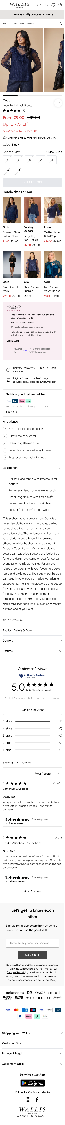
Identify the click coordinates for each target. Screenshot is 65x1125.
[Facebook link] (36, 1111)
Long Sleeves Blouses (24, 23)
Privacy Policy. (43, 986)
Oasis (6, 97)
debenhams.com (17, 826)
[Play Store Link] (31, 1094)
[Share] (57, 23)
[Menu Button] (5, 5)
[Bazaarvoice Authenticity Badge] (31, 679)
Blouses (6, 23)
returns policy (49, 379)
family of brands (30, 975)
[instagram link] (27, 1111)
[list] (31, 60)
